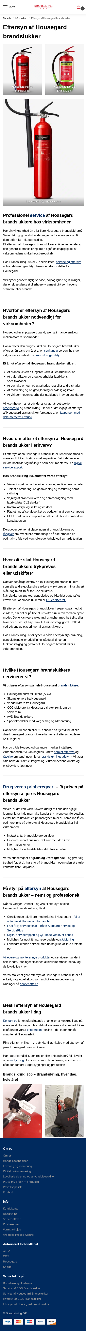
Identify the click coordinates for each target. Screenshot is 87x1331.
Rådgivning (10, 1213)
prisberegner (35, 1029)
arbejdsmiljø (11, 408)
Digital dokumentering (17, 1171)
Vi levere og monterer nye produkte (26, 957)
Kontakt (8, 1192)
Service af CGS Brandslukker (21, 1288)
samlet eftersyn (64, 752)
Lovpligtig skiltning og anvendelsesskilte (28, 1176)
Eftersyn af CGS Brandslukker (22, 1298)
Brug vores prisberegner (28, 786)
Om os (7, 1155)
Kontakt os (10, 1020)
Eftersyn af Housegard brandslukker (26, 1304)
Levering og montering (17, 1166)
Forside (7, 18)
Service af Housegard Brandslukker (25, 1293)
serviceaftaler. (29, 984)
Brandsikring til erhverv (17, 1283)
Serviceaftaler (12, 1219)
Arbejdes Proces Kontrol (18, 1234)
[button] (79, 7)
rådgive (8, 756)
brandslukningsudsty (55, 756)
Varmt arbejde (12, 1229)
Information (21, 18)
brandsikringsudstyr (47, 355)
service (37, 215)
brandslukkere (68, 685)
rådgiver (8, 534)
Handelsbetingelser (15, 1160)
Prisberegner (11, 1224)
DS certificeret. (56, 600)
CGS (6, 1256)
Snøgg (7, 1266)
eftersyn (32, 888)
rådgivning (67, 939)
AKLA (6, 1251)
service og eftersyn (68, 262)
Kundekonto (10, 1208)
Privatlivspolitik (12, 1187)
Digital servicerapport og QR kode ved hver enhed (40, 934)
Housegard (10, 1261)
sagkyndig (51, 350)
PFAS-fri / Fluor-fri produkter (21, 1181)
